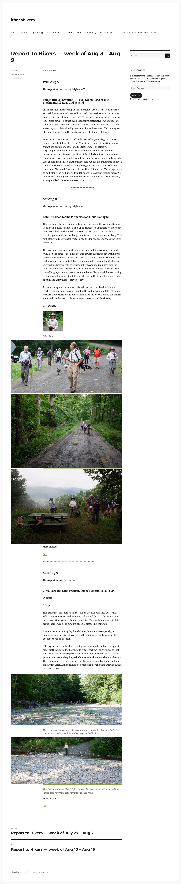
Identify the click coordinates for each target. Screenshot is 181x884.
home (14, 32)
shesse (14, 70)
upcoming (37, 32)
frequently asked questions (99, 32)
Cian (45, 554)
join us (24, 32)
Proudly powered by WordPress (37, 872)
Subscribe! (136, 95)
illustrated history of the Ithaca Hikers (138, 32)
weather (67, 32)
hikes (78, 32)
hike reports (53, 32)
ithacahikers (23, 20)
